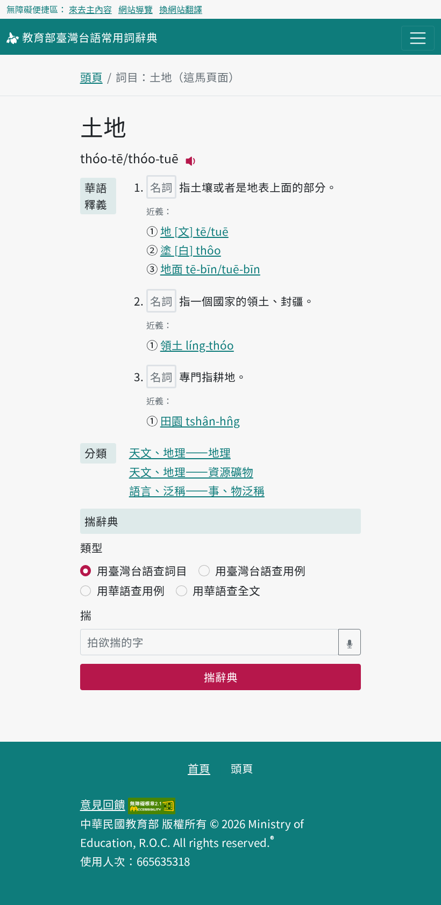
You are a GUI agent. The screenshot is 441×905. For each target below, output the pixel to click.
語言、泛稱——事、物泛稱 (197, 490)
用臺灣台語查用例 (260, 570)
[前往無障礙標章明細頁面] (151, 804)
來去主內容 (90, 9)
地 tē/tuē (194, 231)
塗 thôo (190, 250)
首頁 (199, 768)
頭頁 (91, 77)
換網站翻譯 (180, 9)
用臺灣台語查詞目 (142, 570)
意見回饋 (102, 804)
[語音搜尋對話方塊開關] (349, 642)
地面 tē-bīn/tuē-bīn (210, 268)
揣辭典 (221, 677)
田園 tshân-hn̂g (200, 420)
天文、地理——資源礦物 (191, 472)
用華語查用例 (131, 590)
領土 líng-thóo (197, 345)
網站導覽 (135, 9)
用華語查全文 (226, 590)
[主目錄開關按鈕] (418, 38)
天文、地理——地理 (180, 452)
